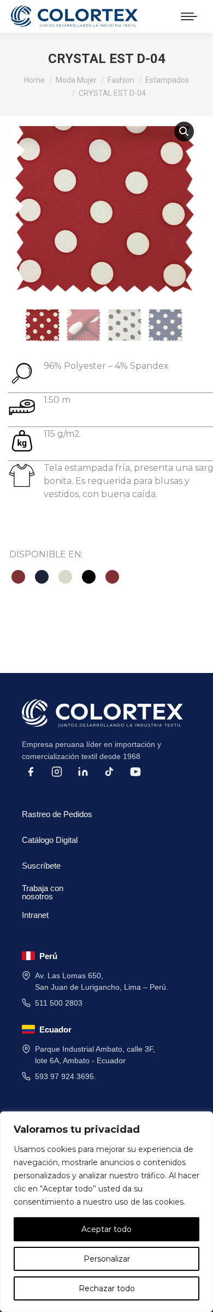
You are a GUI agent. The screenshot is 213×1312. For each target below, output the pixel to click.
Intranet (35, 915)
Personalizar (107, 1259)
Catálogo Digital (50, 840)
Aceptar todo (106, 1229)
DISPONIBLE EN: (46, 554)
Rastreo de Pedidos (57, 814)
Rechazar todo (107, 1288)
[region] (106, 1211)
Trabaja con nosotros (42, 890)
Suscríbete (41, 865)
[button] (184, 131)
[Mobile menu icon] (189, 16)
